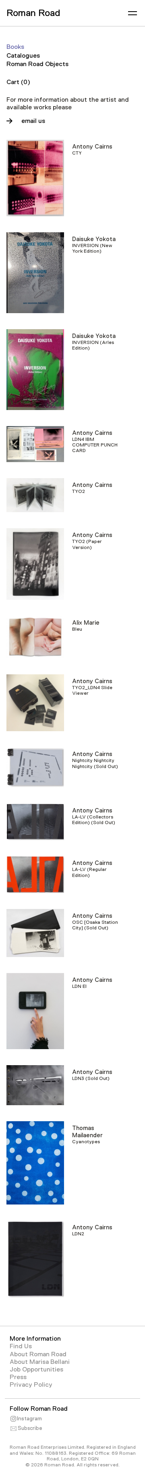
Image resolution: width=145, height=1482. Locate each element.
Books (15, 46)
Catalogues (23, 55)
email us (33, 121)
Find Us (21, 1346)
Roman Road (33, 12)
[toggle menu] (132, 13)
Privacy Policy (31, 1384)
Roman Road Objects (37, 64)
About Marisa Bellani (40, 1361)
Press (18, 1377)
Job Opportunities (36, 1369)
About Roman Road (38, 1354)
